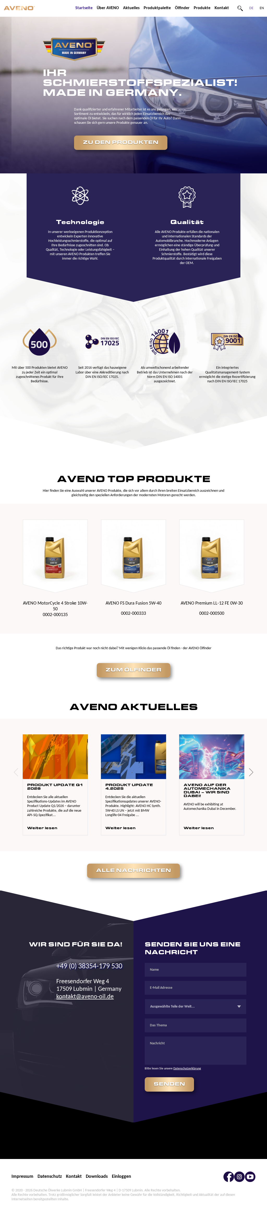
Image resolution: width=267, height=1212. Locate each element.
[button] (16, 772)
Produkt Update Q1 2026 (55, 787)
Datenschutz (50, 1176)
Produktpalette (157, 8)
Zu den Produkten (121, 142)
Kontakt (222, 8)
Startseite (84, 8)
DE (251, 8)
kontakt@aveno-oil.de (85, 997)
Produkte (202, 8)
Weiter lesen (42, 828)
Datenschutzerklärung (187, 1068)
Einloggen (121, 1176)
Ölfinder (182, 8)
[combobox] (195, 1006)
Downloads (97, 1176)
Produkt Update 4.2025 (129, 787)
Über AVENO (108, 8)
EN (262, 8)
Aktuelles (131, 8)
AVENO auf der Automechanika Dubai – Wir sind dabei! (207, 790)
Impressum (22, 1176)
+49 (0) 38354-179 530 (89, 966)
